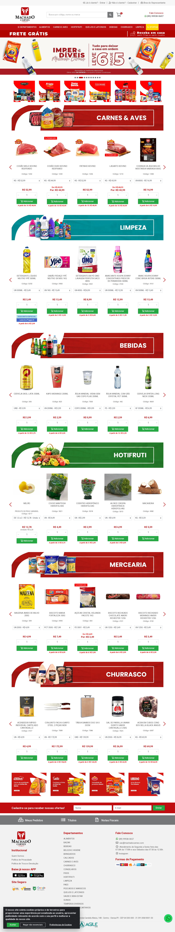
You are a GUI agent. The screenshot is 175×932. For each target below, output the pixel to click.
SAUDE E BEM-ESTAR (73, 896)
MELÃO (27, 503)
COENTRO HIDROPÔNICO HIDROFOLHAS (87, 504)
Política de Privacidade (22, 860)
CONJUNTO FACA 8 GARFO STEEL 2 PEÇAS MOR (57, 724)
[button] (75, 77)
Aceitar (13, 925)
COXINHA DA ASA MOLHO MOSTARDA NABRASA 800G (148, 167)
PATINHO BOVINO (88, 166)
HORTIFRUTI (69, 877)
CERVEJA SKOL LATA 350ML (27, 394)
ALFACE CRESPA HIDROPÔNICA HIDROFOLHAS (118, 506)
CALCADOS (69, 858)
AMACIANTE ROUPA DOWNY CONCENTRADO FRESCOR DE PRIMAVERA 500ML (118, 278)
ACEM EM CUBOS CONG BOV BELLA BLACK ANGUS (148, 724)
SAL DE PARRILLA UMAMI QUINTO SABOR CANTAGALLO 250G (117, 725)
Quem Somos (18, 856)
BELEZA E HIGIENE (72, 850)
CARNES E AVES (71, 861)
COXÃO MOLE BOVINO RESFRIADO (27, 167)
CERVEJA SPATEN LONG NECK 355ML (148, 395)
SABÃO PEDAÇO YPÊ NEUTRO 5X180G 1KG (57, 277)
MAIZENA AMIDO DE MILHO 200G (26, 614)
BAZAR (67, 842)
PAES (66, 884)
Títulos (71, 820)
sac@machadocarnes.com (131, 843)
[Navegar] (4, 58)
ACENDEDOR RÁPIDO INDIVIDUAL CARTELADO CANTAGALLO (27, 725)
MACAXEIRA (148, 503)
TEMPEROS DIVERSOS (74, 904)
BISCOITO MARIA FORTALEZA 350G (57, 614)
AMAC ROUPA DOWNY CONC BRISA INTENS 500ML (148, 277)
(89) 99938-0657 (155, 16)
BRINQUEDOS (69, 854)
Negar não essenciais (33, 925)
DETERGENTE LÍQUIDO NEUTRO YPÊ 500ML (27, 277)
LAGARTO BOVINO (118, 166)
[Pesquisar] (110, 15)
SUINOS (67, 900)
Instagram (123, 853)
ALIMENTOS (69, 838)
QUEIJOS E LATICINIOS (74, 892)
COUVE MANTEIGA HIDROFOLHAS (57, 504)
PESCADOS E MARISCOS (75, 888)
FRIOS (66, 873)
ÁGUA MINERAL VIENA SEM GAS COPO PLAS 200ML (87, 395)
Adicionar (28, 201)
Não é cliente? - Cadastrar (124, 3)
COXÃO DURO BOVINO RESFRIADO (57, 167)
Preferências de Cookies (60, 925)
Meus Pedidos (33, 820)
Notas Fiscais (110, 820)
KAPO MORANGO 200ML (57, 394)
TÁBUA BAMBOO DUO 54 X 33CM (88, 724)
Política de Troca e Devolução (25, 863)
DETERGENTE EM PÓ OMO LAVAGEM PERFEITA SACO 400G (87, 278)
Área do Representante (154, 3)
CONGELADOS (70, 869)
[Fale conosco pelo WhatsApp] (168, 918)
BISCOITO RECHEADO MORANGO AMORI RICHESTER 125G (148, 615)
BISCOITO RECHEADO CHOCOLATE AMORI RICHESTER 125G (118, 615)
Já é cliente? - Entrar (95, 3)
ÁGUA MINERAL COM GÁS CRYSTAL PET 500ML (118, 395)
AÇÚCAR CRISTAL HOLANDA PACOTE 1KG (87, 614)
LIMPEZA (68, 881)
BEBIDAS (68, 846)
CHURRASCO (69, 865)
